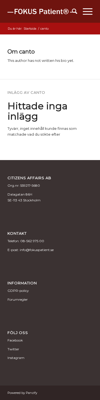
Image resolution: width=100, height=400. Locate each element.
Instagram (16, 358)
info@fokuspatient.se (37, 250)
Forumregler (18, 299)
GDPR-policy (18, 290)
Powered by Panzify (22, 393)
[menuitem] (71, 11)
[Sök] (71, 11)
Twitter (13, 349)
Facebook (15, 340)
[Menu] (84, 11)
